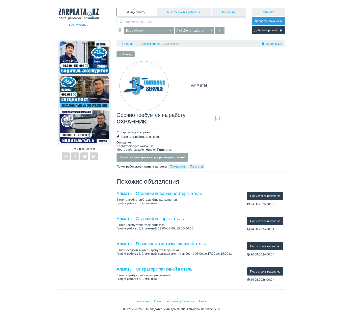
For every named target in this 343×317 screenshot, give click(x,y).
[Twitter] (94, 156)
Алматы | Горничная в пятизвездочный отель (161, 243)
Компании (228, 12)
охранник (179, 166)
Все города (77, 25)
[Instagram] (66, 156)
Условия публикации (180, 301)
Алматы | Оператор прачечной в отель (154, 269)
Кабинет (268, 11)
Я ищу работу (136, 12)
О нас (158, 301)
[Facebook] (75, 156)
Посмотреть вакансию (265, 196)
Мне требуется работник (183, 12)
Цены (203, 301)
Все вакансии (150, 43)
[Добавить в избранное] (217, 118)
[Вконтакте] (84, 156)
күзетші (198, 166)
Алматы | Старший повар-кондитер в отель (159, 193)
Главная (127, 43)
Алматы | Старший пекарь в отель (150, 218)
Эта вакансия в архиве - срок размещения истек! (152, 157)
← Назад (125, 54)
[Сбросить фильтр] (219, 30)
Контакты (143, 301)
